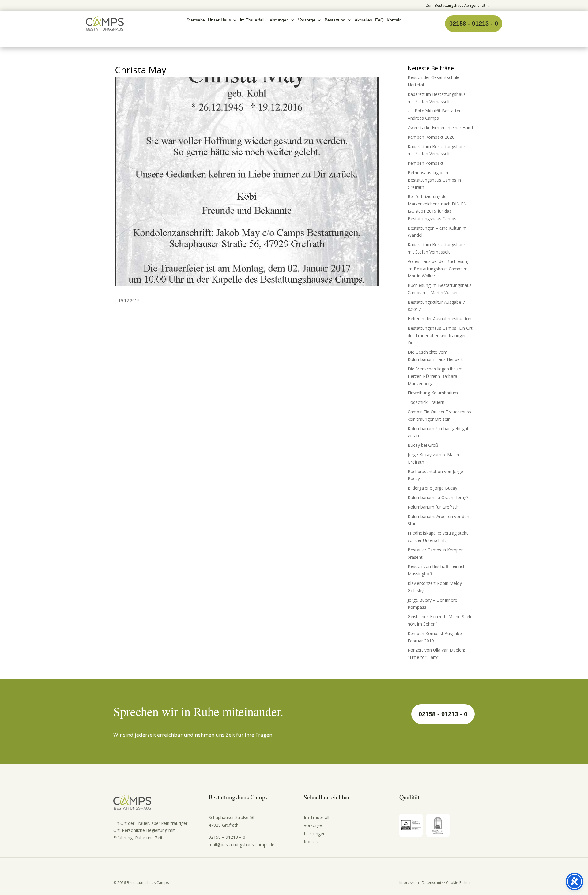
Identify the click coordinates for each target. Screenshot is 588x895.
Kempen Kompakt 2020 (431, 137)
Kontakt (394, 20)
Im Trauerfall (316, 817)
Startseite (196, 20)
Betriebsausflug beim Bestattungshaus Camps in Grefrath (434, 180)
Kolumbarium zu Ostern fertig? (438, 497)
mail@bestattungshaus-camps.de (241, 845)
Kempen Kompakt (425, 163)
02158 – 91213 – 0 (227, 837)
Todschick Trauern (426, 402)
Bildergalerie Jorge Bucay (432, 488)
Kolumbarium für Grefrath (433, 507)
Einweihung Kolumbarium (433, 393)
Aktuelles (363, 20)
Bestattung (335, 20)
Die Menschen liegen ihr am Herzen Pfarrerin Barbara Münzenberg (435, 376)
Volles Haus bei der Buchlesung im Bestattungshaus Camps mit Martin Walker (439, 268)
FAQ (379, 20)
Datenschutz (432, 882)
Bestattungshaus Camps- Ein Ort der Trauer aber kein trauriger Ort (440, 335)
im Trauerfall (252, 20)
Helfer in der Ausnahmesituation (439, 319)
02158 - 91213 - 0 (473, 23)
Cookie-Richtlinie (460, 882)
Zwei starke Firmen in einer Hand (440, 127)
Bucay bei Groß (423, 445)
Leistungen (278, 20)
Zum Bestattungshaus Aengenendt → (458, 5)
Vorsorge (306, 20)
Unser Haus (219, 20)
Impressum (409, 882)
